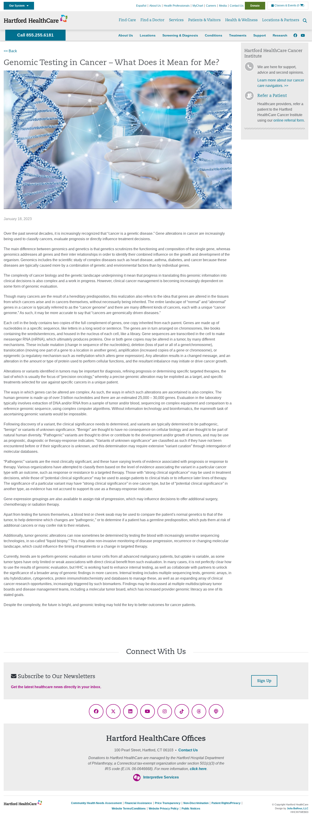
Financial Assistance (138, 803)
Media (223, 5)
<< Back (10, 51)
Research (280, 35)
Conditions (213, 35)
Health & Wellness (241, 20)
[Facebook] (295, 35)
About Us (155, 5)
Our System (18, 5)
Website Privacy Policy (164, 808)
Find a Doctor (152, 20)
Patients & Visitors (204, 20)
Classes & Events (285, 5)
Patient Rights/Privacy (226, 803)
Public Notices (191, 808)
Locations (148, 35)
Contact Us (236, 5)
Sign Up (264, 681)
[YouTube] (303, 35)
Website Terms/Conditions (129, 808)
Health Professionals (177, 5)
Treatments (237, 35)
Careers (211, 5)
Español (141, 5)
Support (259, 35)
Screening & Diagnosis (180, 35)
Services (176, 20)
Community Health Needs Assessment (96, 803)
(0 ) (300, 5)
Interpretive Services (161, 777)
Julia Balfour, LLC (297, 808)
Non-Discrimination (196, 803)
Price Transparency (167, 803)
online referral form (288, 120)
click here (198, 769)
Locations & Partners (280, 20)
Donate (255, 5)
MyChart (198, 5)
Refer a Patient (272, 96)
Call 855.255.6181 (35, 35)
